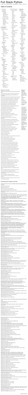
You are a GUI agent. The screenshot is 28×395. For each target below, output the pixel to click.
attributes (19, 353)
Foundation (13, 34)
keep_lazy (20, 263)
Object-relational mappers (5, 65)
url (19, 329)
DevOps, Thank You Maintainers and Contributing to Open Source (10, 135)
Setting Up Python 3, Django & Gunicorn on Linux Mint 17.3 (9, 159)
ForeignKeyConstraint (8, 370)
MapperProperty (11, 359)
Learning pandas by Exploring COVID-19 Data (7, 107)
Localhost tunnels (5, 52)
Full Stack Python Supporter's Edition (24, 102)
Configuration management (22, 48)
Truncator (7, 278)
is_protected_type (9, 261)
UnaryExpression (8, 377)
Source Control (5, 53)
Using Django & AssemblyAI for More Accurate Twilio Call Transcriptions (9, 95)
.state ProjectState (19, 211)
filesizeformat (14, 235)
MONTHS (7, 254)
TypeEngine (2, 388)
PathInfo (16, 218)
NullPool (7, 368)
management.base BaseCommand (15, 201)
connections (17, 207)
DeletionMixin (18, 293)
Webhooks (13, 63)
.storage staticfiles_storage (21, 198)
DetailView (16, 288)
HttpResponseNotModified (5, 227)
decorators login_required (15, 194)
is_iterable (9, 271)
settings (5, 187)
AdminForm (15, 189)
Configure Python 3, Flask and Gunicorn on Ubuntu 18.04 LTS (10, 120)
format (9, 274)
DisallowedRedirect (10, 203)
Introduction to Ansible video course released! (7, 113)
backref (22, 353)
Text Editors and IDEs (5, 29)
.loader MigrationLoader (4, 211)
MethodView (6, 314)
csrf (5, 285)
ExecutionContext (12, 331)
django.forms (3, 222)
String (18, 387)
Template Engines (14, 22)
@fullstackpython (15, 4)
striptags (21, 235)
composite (12, 353)
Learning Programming (4, 11)
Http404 (10, 227)
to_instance (11, 388)
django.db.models (3, 212)
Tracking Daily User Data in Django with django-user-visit (9, 100)
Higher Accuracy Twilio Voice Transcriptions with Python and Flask (10, 96)
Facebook (20, 4)
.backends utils (6, 208)
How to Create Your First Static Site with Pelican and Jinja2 (9, 145)
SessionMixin (17, 311)
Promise (12, 263)
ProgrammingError (8, 207)
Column (13, 369)
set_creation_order (15, 389)
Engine (11, 329)
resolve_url (23, 229)
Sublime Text (5, 33)
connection (13, 207)
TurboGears (13, 15)
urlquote (16, 268)
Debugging (13, 54)
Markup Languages (5, 84)
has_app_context (11, 306)
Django (13, 11)
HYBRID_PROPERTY (16, 347)
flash (5, 308)
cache (5, 200)
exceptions (10, 200)
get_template (10, 237)
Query (22, 352)
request (10, 307)
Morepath (13, 17)
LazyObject (9, 263)
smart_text (21, 261)
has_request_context (17, 306)
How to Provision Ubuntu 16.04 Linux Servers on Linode (9, 142)
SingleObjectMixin (11, 291)
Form (10, 223)
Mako (13, 24)
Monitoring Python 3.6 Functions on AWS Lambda (8, 126)
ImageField (16, 213)
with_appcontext (3, 304)
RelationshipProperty (4, 353)
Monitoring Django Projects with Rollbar (6, 130)
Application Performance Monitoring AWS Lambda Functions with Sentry (10, 92)
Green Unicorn (23, 39)
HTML (13, 28)
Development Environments (3, 27)
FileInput (4, 223)
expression (16, 372)
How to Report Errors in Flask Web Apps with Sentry (8, 103)
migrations (20, 207)
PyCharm (4, 34)
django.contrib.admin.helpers (5, 189)
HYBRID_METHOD (10, 347)
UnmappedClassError (15, 358)
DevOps (21, 62)
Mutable (9, 349)
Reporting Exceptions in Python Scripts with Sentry (8, 104)
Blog (5, 4)
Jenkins (22, 45)
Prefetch (22, 216)
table (9, 372)
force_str (25, 260)
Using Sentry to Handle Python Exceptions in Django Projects (10, 98)
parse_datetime (9, 252)
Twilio (13, 71)
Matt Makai (22, 393)
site (16, 193)
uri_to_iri (24, 261)
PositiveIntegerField (4, 214)
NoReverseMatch (10, 244)
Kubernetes (22, 54)
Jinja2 (13, 23)
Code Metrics (14, 55)
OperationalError (3, 207)
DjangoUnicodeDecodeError (11, 260)
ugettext (9, 282)
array (16, 324)
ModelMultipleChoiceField (20, 224)
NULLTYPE (9, 382)
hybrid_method (22, 347)
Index (12, 370)
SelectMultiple (11, 225)
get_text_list (16, 278)
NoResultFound (9, 358)
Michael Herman (23, 120)
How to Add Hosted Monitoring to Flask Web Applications (9, 144)
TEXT (20, 387)
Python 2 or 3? (5, 15)
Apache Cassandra (5, 74)
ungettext (16, 282)
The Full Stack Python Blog (5, 178)
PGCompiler (13, 325)
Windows (22, 31)
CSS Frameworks (14, 32)
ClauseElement (7, 372)
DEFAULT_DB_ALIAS (7, 206)
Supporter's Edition (9, 4)
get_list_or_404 (8, 229)
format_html (19, 265)
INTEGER (8, 324)
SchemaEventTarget (9, 336)
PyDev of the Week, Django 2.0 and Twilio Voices (8, 138)
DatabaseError (16, 206)
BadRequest (5, 301)
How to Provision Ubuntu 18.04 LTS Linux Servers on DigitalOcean (8, 118)
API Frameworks (14, 66)
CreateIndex (16, 369)
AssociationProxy (12, 342)
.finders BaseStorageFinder (20, 195)
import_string (18, 272)
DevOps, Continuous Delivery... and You (7, 137)
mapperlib (21, 353)
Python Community (5, 17)
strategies (24, 354)
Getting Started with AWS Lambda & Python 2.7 (8, 150)
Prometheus (23, 65)
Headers (11, 301)
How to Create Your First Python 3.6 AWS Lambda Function (9, 149)
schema (2, 372)
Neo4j (4, 75)
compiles (9, 344)
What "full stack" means (23, 78)
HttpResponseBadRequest (13, 226)
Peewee (4, 67)
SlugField (18, 214)
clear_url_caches (14, 242)
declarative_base (16, 346)
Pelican (13, 47)
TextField (2, 214)
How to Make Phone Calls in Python (6, 156)
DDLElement (24, 369)
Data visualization (5, 80)
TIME (22, 387)
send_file (20, 308)
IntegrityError (20, 206)
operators (25, 372)
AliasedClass (8, 367)
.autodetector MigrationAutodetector (16, 209)
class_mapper (3, 353)
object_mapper (3, 354)
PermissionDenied (3, 205)
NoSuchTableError (16, 339)
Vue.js (13, 38)
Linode (22, 18)
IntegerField (20, 213)
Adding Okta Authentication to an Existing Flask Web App (9, 114)
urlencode (13, 268)
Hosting (22, 11)
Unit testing (13, 51)
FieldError (21, 203)
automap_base (10, 343)
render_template (8, 313)
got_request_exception (11, 312)
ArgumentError (8, 338)
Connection (8, 329)
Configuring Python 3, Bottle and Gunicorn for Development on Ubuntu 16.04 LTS (10, 172)
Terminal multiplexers (3, 42)
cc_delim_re (16, 248)
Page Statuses (22, 79)
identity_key (16, 367)
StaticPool (10, 368)
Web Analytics (23, 73)
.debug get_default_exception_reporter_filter (12, 285)
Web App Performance (22, 70)
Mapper (20, 352)
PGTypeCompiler (24, 325)
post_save (13, 219)
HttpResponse (6, 226)
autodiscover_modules (12, 272)
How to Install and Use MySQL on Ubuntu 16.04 (8, 166)
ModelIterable (19, 216)
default (18, 329)
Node (16, 231)
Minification (13, 31)
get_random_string (16, 250)
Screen (4, 45)
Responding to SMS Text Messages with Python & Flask (9, 164)
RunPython (8, 209)
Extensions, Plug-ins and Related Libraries (11, 183)
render (20, 229)
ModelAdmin (25, 191)
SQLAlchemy (5, 66)
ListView (22, 288)
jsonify (9, 309)
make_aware (16, 279)
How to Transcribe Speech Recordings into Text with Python (9, 99)
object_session (8, 354)
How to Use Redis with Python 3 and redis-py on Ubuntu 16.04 (10, 169)
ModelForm (14, 224)
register (14, 193)
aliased (17, 353)
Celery (13, 41)
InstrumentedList (11, 357)
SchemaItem (12, 381)
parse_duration (14, 252)
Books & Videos (23, 90)
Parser (21, 231)
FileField (2, 213)
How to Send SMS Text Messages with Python (7, 174)
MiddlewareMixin (10, 257)
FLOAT (26, 386)
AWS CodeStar (23, 26)
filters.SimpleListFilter (10, 188)
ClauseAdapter (8, 383)
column (13, 372)
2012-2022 (25, 393)
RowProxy (14, 333)
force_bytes (22, 260)
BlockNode (11, 238)
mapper (18, 353)
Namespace (6, 312)
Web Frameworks (14, 10)
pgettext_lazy (5, 282)
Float (1, 387)
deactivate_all (21, 281)
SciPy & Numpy (5, 78)
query (11, 354)
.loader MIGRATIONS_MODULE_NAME (20, 210)
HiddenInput (13, 223)
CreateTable (20, 369)
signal (15, 214)
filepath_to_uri (18, 260)
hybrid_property (3, 348)
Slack (13, 73)
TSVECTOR (13, 324)
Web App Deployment (21, 10)
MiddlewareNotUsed (10, 204)
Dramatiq (13, 44)
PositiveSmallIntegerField (10, 214)
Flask (13, 12)
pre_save (20, 219)
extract (19, 372)
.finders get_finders (5, 196)
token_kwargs (3, 232)
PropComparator (16, 359)
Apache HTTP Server (23, 35)
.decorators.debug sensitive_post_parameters (11, 286)
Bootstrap (13, 33)
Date (18, 386)
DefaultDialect (11, 330)
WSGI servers (23, 38)
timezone (2, 246)
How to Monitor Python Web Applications (7, 140)
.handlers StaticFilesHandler (12, 196)
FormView (19, 288)
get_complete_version (10, 284)
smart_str (18, 261)
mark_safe (2, 266)
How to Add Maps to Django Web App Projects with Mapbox (9, 124)
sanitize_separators (17, 262)
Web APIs (13, 61)
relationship (14, 354)
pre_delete (17, 219)
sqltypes (7, 372)
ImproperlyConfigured (4, 204)
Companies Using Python (5, 19)
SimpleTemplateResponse (12, 241)
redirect (18, 229)
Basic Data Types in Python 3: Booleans (7, 109)
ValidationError (24, 205)
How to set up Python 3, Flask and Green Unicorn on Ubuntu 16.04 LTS (10, 176)
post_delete (10, 219)
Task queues (14, 40)
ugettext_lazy (12, 282)
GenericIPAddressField (10, 213)
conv (8, 380)
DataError (12, 206)
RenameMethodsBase (16, 257)
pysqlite (9, 328)
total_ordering (3, 264)
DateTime (21, 386)
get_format (8, 262)
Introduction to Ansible (23, 98)
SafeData (8, 276)
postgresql (14, 320)
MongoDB (4, 73)
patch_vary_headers (12, 248)
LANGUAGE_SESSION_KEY (12, 281)
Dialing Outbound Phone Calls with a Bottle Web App (8, 157)
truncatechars (3, 236)
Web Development (14, 9)
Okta (13, 74)
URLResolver (10, 242)
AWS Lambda (23, 57)
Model (23, 213)
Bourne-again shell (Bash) (5, 38)
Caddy (22, 37)
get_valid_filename (21, 278)
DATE (13, 386)
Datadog (22, 64)
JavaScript (13, 36)
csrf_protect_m (3, 191)
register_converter (15, 243)
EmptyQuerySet (14, 216)
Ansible (22, 49)
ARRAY (11, 323)
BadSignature (7, 311)
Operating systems (24, 27)
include (7, 243)
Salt (21, 50)
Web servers (23, 33)
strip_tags (10, 266)
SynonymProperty (12, 353)
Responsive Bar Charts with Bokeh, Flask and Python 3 (9, 147)
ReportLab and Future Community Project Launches (8, 129)
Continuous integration (22, 44)
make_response (13, 308)
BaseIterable (10, 216)
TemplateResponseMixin (16, 290)
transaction (2, 208)
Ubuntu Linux (23, 28)
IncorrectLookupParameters (19, 191)
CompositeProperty (13, 352)
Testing (13, 50)
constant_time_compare (9, 250)
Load (17, 352)
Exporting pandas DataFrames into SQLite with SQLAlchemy (10, 105)
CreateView (8, 288)
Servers (22, 12)
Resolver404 (15, 244)
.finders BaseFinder (13, 195)
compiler (6, 341)
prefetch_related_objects (7, 217)
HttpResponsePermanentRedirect (16, 227)
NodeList (18, 231)
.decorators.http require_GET (22, 286)
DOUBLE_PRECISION (19, 323)
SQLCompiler (10, 374)
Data (2, 57)
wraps (6, 264)
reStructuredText (5, 86)
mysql (8, 319)
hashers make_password (23, 194)
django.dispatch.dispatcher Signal (6, 220)
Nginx (22, 36)
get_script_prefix (3, 243)
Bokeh (4, 81)
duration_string (9, 259)
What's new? (24, 4)
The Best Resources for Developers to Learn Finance (8, 108)
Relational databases (4, 59)
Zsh (3, 39)
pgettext (2, 282)
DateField (18, 212)
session (13, 307)
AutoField (7, 212)
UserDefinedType (7, 388)
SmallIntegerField (22, 214)
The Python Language (4, 13)
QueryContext (12, 363)
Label (14, 375)
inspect (8, 350)
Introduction (4, 9)
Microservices (14, 62)
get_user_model (9, 194)
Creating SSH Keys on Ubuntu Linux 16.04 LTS (8, 154)
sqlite (17, 320)
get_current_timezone (10, 279)
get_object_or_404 (13, 229)
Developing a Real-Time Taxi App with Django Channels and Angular (24, 118)
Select (8, 225)
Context (8, 231)
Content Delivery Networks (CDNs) (23, 15)
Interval (9, 387)
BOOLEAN (7, 386)
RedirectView (3, 289)
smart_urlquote (6, 266)
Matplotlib (4, 83)
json (18, 324)
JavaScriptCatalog (9, 295)
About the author (22, 77)
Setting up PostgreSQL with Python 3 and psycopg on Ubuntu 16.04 (10, 168)
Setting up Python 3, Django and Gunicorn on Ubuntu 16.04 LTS (10, 177)
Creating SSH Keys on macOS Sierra (6, 153)
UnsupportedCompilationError (11, 339)
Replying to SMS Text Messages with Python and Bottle (9, 162)
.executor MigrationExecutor (10, 210)
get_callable (19, 242)
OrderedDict (7, 389)
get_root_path (8, 308)
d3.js (3, 82)
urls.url (8, 187)
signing (2, 202)
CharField (15, 212)
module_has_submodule (4, 273)
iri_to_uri (5, 261)
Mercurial (4, 55)
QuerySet (2, 217)
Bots (13, 64)
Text (24, 387)
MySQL (4, 62)
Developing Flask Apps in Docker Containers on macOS (9, 128)
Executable (24, 376)
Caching (22, 72)
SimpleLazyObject (16, 263)
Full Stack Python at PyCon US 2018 (6, 125)
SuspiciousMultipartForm (17, 205)
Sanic (13, 19)
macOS (22, 29)
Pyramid (13, 14)
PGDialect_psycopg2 (16, 326)
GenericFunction (15, 378)
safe (16, 235)
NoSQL (4, 70)
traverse (9, 385)
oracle (12, 320)
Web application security (14, 76)
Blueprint (6, 302)
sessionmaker (21, 354)
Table (20, 370)
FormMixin (21, 293)
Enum (24, 386)
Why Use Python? (5, 14)
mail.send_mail (16, 200)
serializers (21, 201)
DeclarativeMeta (11, 346)
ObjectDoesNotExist (24, 204)
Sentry (22, 68)
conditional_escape (8, 265)
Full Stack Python (11, 2)
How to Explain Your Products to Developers (7, 123)
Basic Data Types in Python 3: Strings (6, 110)
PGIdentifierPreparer (18, 325)
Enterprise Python (5, 16)
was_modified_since (11, 296)
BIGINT (13, 323)
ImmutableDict (14, 301)
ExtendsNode (15, 238)
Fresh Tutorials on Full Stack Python (6, 115)
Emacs (4, 32)
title (23, 235)
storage (17, 196)
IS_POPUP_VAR (11, 191)
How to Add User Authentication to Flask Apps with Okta (9, 119)
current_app (6, 307)
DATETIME (16, 386)
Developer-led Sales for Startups (5, 112)
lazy (23, 263)
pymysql (10, 322)
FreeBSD (22, 30)
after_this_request (6, 306)
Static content (23, 13)
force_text (2, 261)
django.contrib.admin (4, 188)
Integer (7, 387)
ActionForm (11, 189)
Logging (22, 71)
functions (22, 372)
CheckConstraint (9, 369)
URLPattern (6, 242)
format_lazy (13, 278)
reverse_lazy (25, 243)
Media (24, 223)
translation (5, 246)
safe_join (17, 308)
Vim (3, 30)
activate (17, 281)
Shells (4, 36)
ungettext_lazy (20, 282)
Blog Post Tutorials (5, 90)
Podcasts (4, 24)
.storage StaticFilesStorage (13, 198)
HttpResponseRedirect (4, 228)
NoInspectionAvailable (10, 339)
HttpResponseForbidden (20, 226)
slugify (19, 235)
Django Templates (14, 25)
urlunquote (19, 268)
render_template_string (14, 313)
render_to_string (14, 237)
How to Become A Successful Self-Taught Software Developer (10, 148)
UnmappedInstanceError (22, 358)
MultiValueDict (11, 251)
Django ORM (5, 68)
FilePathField (7, 223)
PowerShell (4, 40)
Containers (22, 51)
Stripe (13, 72)
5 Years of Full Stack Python (5, 131)
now (18, 279)
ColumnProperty (8, 352)
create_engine (15, 329)
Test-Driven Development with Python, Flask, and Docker (24, 123)
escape (10, 235)
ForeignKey (5, 213)
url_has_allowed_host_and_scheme (6, 268)
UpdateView (11, 289)
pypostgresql (21, 324)
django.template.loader (4, 237)
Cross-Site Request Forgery (14, 79)
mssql (7, 320)
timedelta (21, 279)
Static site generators (13, 46)
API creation (14, 65)
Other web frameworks (13, 20)
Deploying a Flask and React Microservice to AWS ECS (24, 127)
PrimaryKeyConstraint (16, 370)
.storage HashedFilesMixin (13, 197)
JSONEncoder (6, 309)
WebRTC (13, 59)
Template (23, 231)
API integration (14, 70)
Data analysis (5, 76)
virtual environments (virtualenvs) (6, 51)
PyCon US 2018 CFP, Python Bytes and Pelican (8, 139)
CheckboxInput (18, 222)
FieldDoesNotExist (16, 203)
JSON (11, 324)
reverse (22, 243)
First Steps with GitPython (4, 134)
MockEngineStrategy (17, 334)
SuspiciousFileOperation (10, 205)
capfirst (10, 278)
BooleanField (11, 212)
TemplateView (7, 289)
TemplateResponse (19, 241)
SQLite (4, 63)
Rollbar (22, 66)
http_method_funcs (12, 314)
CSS (12, 29)
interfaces (15, 353)
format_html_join (23, 265)
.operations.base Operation (12, 211)
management (7, 201)
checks (8, 200)
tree (7, 246)
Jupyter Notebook (5, 35)
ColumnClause (15, 376)
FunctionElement (3, 377)
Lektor (13, 48)
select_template (19, 237)
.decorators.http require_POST (5, 287)
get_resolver (23, 242)
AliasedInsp (12, 367)
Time (25, 387)
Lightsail (22, 20)
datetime (10, 255)
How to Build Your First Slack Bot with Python (7, 163)
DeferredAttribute (12, 218)
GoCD (22, 46)
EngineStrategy (11, 334)
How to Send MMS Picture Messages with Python (8, 170)
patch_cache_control (22, 248)
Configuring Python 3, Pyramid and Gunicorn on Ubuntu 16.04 (10, 161)
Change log (21, 76)
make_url (8, 335)
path (9, 243)
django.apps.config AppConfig (5, 185)
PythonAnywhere (23, 25)
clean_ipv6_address (9, 270)
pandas (4, 77)
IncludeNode (19, 238)
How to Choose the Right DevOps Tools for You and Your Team (10, 152)
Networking (13, 56)
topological (22, 389)
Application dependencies (5, 49)
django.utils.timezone (4, 279)
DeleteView (12, 288)
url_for (23, 308)
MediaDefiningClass (4, 224)
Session (8, 353)
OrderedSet (11, 389)
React (13, 37)
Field (1, 223)
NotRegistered (11, 193)
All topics (2, 4)
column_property (7, 353)
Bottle (13, 13)
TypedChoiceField (16, 225)
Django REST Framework (14, 68)
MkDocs (13, 49)
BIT (15, 323)
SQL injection (14, 77)
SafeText (11, 276)
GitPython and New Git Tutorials (5, 133)
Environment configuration (4, 47)
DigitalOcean (23, 19)
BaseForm (6, 222)
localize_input (12, 262)
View (14, 289)
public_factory (11, 390)
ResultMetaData (10, 333)
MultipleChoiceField (4, 225)
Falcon (13, 16)
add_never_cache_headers (10, 248)
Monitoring (22, 63)
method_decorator (10, 256)
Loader (12, 240)
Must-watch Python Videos (5, 23)
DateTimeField (22, 212)
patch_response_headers (4, 248)
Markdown (4, 85)
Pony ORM (4, 69)
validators (4, 202)
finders (9, 195)
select (4, 372)
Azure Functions (23, 58)
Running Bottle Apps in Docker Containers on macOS (8, 121)
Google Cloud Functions (23, 60)
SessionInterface (11, 311)
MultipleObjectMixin (14, 294)
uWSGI (22, 40)
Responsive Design (15, 30)
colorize (9, 277)
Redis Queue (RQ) (14, 43)
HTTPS (13, 57)
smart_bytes (14, 261)
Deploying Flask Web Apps (23, 104)
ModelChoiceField (9, 224)
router (23, 207)
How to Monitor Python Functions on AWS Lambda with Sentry (10, 93)
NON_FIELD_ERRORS (17, 204)
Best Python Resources (4, 21)
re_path (11, 243)
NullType (13, 382)
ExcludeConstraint (3, 324)
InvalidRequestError (4, 339)
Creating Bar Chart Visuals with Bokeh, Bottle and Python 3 (9, 143)
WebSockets (14, 58)
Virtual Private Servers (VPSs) (22, 17)
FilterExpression (12, 231)
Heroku (22, 24)
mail (13, 200)
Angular (13, 39)
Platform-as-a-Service (22, 22)
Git (3, 54)
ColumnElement (10, 375)
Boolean (11, 386)
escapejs (15, 265)
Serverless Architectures (22, 56)
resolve (19, 243)
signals (25, 201)
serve (7, 296)
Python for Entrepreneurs (4, 158)
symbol (20, 389)
